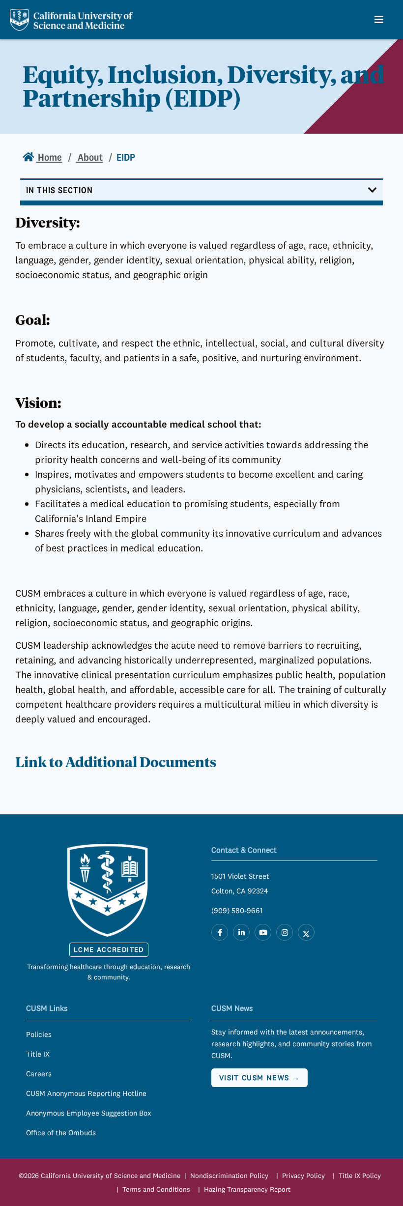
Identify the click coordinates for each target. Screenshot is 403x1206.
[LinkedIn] (241, 932)
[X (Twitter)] (306, 932)
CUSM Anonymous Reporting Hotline (86, 1093)
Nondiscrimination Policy (229, 1175)
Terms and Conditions (156, 1189)
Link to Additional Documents (115, 762)
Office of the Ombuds (61, 1132)
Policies (39, 1034)
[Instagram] (284, 932)
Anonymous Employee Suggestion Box (88, 1113)
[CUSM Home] (109, 890)
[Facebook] (219, 932)
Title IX (38, 1054)
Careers (39, 1073)
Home (49, 157)
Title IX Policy (360, 1175)
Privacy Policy (303, 1175)
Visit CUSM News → (259, 1077)
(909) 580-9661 (237, 910)
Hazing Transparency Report (247, 1189)
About (89, 157)
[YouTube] (263, 932)
